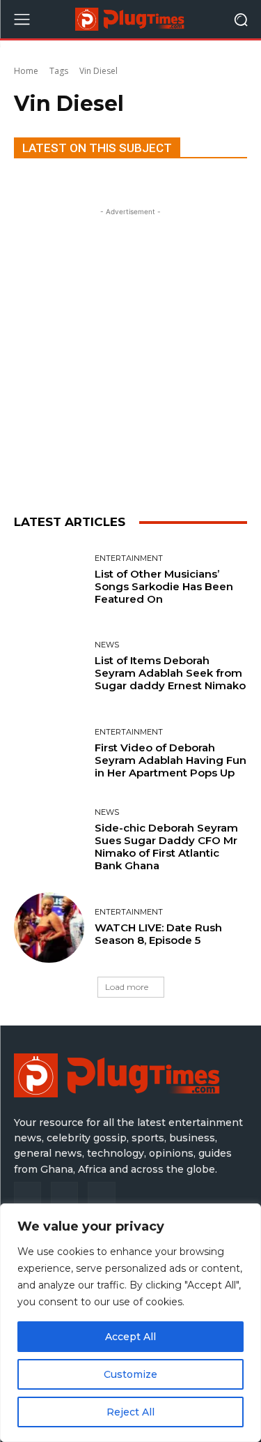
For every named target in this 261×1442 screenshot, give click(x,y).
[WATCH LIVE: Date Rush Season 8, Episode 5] (49, 927)
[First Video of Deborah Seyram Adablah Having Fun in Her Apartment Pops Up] (49, 754)
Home (26, 71)
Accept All (130, 1336)
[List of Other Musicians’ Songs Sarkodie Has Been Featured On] (49, 580)
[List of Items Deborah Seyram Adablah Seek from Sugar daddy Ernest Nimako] (49, 667)
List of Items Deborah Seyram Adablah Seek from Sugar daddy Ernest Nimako (170, 673)
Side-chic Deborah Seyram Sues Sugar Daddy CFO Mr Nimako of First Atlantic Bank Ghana (166, 846)
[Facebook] (27, 1195)
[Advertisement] (130, 350)
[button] (240, 19)
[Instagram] (64, 1195)
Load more (126, 987)
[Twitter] (101, 1195)
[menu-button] (21, 19)
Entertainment (129, 558)
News (107, 645)
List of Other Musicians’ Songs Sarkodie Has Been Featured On (164, 586)
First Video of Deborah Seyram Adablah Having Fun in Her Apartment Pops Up (170, 760)
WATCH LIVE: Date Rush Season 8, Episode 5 (158, 934)
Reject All (130, 1412)
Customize (130, 1374)
